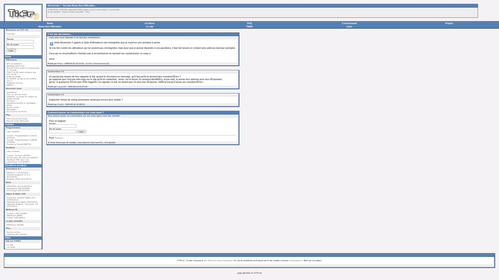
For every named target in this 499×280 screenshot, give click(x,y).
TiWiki (249, 26)
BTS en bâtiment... (15, 64)
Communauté (349, 23)
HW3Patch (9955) (15, 215)
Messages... (12, 109)
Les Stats (11, 247)
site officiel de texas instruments (218, 260)
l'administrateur (296, 260)
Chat (87, 12)
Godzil (61, 104)
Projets (449, 23)
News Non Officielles (49, 26)
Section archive (13, 232)
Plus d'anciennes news (17, 119)
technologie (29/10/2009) (18, 190)
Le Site (10, 245)
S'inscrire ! (11, 34)
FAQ (249, 23)
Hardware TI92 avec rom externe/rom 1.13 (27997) (18, 161)
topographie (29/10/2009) (18, 188)
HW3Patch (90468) (15, 225)
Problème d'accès (15, 83)
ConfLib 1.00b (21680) (17, 213)
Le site (149, 26)
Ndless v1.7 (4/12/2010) (17, 173)
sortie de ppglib (13, 76)
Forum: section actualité (72, 12)
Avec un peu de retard (17, 94)
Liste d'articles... (14, 131)
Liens (349, 26)
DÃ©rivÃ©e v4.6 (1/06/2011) (19, 186)
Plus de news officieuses (18, 121)
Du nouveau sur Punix (17, 111)
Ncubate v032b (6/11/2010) (19, 179)
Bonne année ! (13, 107)
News (50, 23)
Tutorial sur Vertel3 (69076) (19, 144)
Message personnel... (16, 66)
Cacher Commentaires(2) (97, 63)
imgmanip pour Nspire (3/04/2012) (22, 202)
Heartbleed (12, 92)
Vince (60, 63)
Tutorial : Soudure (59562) (18, 155)
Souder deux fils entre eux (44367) (22, 158)
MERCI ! (10, 85)
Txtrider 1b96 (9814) (16, 218)
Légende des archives (17, 234)
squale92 (62, 87)
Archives (150, 23)
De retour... (12, 101)
